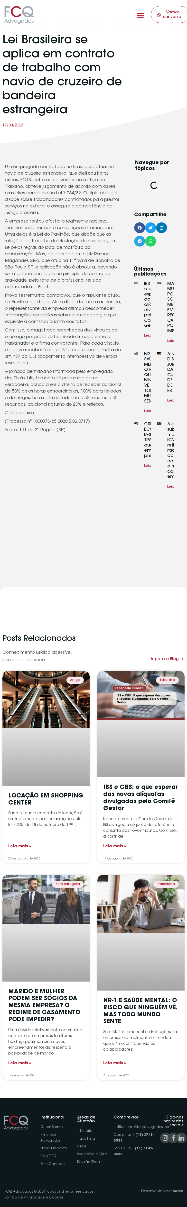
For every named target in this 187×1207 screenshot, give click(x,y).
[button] (140, 15)
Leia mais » (19, 846)
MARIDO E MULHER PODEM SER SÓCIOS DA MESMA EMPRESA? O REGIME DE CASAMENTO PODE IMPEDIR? (44, 1006)
